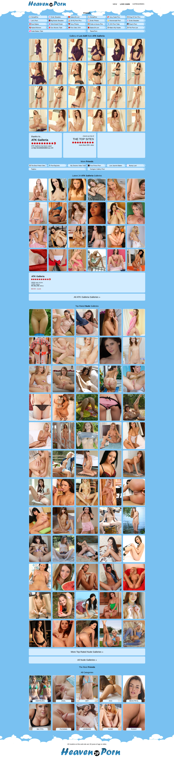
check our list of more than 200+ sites (83, 140)
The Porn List (133, 27)
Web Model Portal (56, 24)
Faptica (33, 169)
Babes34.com (75, 17)
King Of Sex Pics (134, 17)
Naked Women (36, 27)
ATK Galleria (98, 36)
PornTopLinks (55, 165)
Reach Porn (133, 24)
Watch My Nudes (115, 27)
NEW (115, 4)
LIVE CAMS (125, 4)
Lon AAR (83, 36)
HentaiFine (34, 17)
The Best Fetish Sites (38, 165)
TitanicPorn (93, 31)
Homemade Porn (115, 20)
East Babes (35, 24)
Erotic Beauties (56, 17)
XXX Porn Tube (114, 24)
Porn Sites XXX (75, 27)
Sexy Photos (74, 24)
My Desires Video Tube (78, 165)
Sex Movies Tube (56, 27)
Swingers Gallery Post (97, 169)
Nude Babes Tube (37, 31)
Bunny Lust (133, 165)
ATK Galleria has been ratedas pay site (42, 142)
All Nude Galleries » (87, 660)
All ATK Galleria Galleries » (87, 297)
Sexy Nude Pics (114, 17)
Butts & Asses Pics (96, 24)
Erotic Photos (94, 20)
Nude (87, 306)
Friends (87, 13)
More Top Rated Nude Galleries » (87, 652)
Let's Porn (34, 20)
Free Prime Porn (95, 165)
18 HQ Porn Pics (76, 20)
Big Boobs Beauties (57, 20)
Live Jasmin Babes (115, 165)
